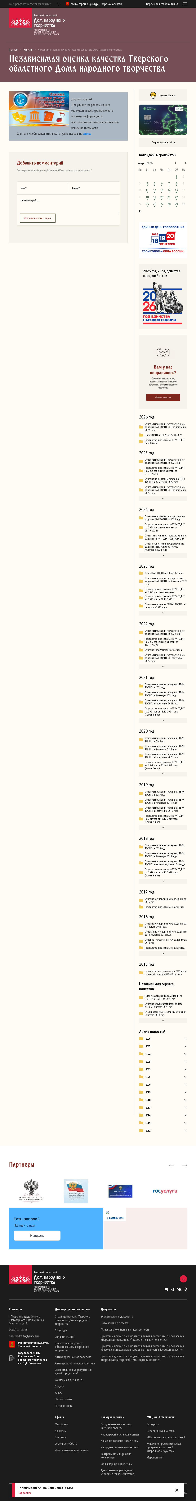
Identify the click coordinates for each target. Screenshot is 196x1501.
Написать (37, 1235)
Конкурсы (60, 1430)
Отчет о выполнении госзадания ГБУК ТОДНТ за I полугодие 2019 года (164, 809)
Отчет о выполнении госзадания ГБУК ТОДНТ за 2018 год (164, 847)
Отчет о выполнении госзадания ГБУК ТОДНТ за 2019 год (164, 793)
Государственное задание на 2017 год (165, 906)
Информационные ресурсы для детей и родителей (73, 1371)
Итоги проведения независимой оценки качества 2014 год (165, 1013)
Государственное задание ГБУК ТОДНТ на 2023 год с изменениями (165, 591)
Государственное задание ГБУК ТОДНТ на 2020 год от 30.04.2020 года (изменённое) (165, 765)
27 (161, 204)
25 (147, 204)
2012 (148, 1130)
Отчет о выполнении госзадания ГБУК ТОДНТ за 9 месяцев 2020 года (164, 747)
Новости (28, 49)
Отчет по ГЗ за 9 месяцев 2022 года (163, 649)
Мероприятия (155, 1457)
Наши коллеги (63, 1399)
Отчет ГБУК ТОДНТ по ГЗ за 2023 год (163, 573)
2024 (148, 1054)
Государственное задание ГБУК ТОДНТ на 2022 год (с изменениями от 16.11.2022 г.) (165, 641)
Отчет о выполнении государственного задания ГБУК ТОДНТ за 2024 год (165, 518)
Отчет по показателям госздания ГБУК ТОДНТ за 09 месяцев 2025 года (165, 480)
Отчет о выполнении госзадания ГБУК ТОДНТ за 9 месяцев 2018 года (164, 855)
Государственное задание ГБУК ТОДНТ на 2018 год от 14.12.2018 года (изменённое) (165, 872)
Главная (13, 49)
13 (161, 190)
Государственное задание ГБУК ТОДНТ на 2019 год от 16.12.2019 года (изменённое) (165, 818)
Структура (61, 1330)
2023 (148, 1061)
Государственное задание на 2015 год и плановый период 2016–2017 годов (165, 973)
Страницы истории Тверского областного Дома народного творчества (72, 1320)
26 (154, 204)
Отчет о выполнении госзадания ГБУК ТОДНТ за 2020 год (164, 739)
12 (154, 190)
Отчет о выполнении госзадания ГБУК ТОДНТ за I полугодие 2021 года (164, 702)
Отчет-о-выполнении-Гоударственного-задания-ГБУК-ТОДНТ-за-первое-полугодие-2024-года (165, 546)
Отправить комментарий (37, 217)
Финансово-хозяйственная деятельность (125, 1329)
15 (176, 190)
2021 (148, 1076)
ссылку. (87, 133)
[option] (31, 1191)
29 (176, 204)
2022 (148, 1069)
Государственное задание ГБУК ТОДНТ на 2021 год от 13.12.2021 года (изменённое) (165, 711)
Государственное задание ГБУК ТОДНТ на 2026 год (165, 441)
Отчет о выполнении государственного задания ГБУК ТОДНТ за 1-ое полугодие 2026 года (165, 427)
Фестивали (61, 1424)
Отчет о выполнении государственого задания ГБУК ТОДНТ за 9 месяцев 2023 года (166, 581)
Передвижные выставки (161, 1430)
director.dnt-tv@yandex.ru (24, 1336)
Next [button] (184, 1164)
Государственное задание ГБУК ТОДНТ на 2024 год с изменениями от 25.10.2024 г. (165, 527)
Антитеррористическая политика (75, 1363)
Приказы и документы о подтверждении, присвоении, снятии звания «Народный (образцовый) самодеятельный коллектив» (142, 1337)
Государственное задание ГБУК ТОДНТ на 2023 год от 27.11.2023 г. (165, 598)
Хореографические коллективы (120, 1434)
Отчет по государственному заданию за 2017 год (165, 900)
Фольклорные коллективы (116, 1464)
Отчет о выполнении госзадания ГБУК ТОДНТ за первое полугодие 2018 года (165, 863)
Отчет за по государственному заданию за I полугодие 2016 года (165, 933)
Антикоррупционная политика (73, 1357)
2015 (148, 1122)
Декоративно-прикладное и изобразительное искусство (118, 1472)
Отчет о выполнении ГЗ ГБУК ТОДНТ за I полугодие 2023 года (165, 606)
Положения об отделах (114, 1323)
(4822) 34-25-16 (18, 1329)
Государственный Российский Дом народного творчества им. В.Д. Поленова (32, 1358)
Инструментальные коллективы (119, 1447)
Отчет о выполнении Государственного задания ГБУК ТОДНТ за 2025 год (165, 461)
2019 (148, 1092)
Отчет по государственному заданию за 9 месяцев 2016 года (165, 925)
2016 (148, 1115)
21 (169, 197)
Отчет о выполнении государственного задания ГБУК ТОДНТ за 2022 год (165, 632)
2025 (148, 1046)
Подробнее (25, 1492)
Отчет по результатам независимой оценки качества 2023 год (163, 1005)
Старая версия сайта (163, 142)
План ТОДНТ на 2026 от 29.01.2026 (163, 434)
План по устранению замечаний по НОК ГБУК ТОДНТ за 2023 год (163, 997)
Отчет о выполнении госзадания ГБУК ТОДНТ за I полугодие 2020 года (164, 756)
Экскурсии (153, 1424)
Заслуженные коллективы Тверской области (116, 1426)
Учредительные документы (117, 1316)
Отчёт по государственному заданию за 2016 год (166, 941)
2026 (148, 1038)
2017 (148, 1107)
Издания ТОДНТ (64, 1336)
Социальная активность (69, 1379)
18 (147, 197)
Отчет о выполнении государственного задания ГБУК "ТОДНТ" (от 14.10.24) (165, 537)
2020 (148, 1084)
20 (161, 197)
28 (169, 204)
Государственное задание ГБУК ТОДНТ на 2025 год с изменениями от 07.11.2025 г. (165, 470)
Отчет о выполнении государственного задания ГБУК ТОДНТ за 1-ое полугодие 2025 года (165, 490)
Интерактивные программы (71, 1450)
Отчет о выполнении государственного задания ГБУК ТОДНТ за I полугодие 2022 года (165, 657)
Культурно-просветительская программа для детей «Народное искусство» (164, 1447)
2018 (148, 1099)
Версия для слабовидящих (162, 4)
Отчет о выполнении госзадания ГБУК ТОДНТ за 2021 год (164, 686)
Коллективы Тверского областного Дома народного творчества (72, 1346)
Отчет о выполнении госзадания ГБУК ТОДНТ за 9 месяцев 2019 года (164, 801)
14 (169, 190)
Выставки (60, 1437)
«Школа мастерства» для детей (166, 1437)
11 (147, 190)
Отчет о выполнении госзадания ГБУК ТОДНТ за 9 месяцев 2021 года (164, 694)
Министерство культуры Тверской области (33, 1344)
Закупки (59, 1386)
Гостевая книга (64, 1405)
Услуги (58, 1393)
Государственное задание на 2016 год (165, 947)
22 (176, 197)
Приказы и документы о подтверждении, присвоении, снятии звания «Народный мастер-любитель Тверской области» (142, 1357)
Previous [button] (172, 1164)
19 (154, 197)
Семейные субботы (66, 1443)
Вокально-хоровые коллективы (119, 1440)
